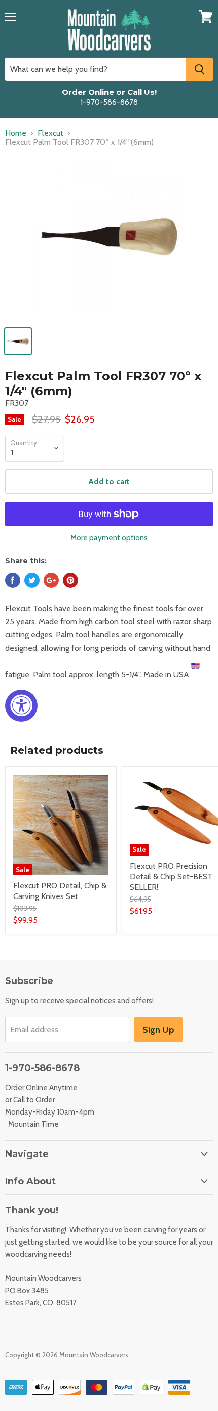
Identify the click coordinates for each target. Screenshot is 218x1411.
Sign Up (158, 1029)
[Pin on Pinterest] (70, 580)
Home (15, 133)
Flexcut (50, 133)
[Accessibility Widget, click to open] (21, 706)
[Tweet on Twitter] (32, 580)
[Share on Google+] (51, 580)
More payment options (109, 538)
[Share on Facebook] (12, 580)
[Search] (199, 69)
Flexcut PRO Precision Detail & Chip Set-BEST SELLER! (171, 876)
